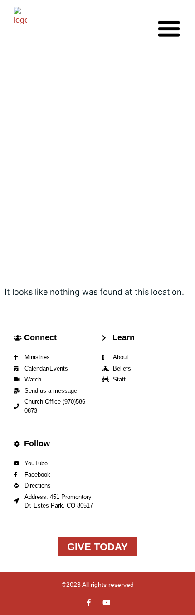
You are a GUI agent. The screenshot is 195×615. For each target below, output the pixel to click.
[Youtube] (106, 602)
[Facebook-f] (88, 602)
